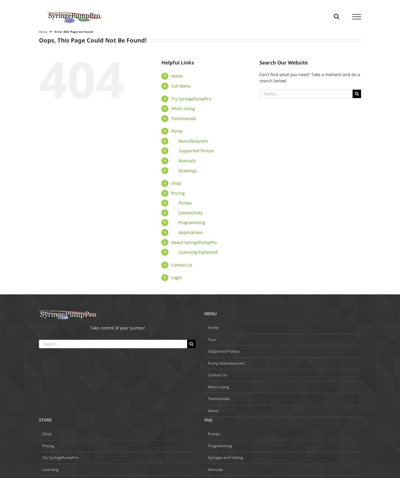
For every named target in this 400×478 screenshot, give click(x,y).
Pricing (178, 193)
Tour (212, 339)
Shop (176, 183)
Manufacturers (193, 141)
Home (177, 76)
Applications (191, 232)
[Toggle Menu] (357, 16)
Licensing (50, 469)
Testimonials (183, 118)
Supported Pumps (196, 150)
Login (176, 277)
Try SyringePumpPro (191, 99)
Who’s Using (183, 108)
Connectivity (191, 213)
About (213, 410)
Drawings (188, 170)
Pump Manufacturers (226, 363)
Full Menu (181, 86)
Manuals (187, 160)
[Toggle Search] (336, 16)
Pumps (185, 203)
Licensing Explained (198, 252)
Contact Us (181, 265)
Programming (192, 222)
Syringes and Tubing (225, 457)
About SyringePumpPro (194, 242)
